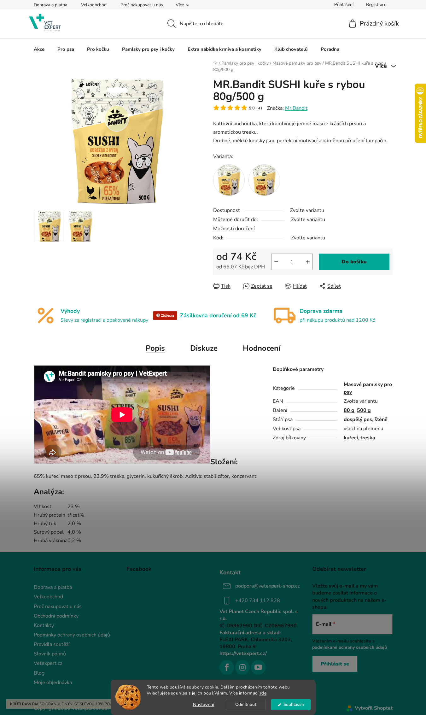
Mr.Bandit (296, 108)
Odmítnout (245, 704)
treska (367, 437)
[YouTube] (258, 667)
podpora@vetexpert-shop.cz (267, 586)
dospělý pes (358, 419)
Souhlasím (293, 704)
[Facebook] (226, 667)
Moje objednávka (53, 682)
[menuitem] (39, 49)
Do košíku (354, 261)
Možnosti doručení (234, 228)
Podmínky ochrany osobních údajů (72, 634)
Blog (39, 673)
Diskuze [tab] (204, 348)
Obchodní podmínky (56, 615)
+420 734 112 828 (257, 600)
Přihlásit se (335, 663)
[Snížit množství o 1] (276, 262)
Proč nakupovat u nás (141, 5)
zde (263, 693)
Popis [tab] (155, 348)
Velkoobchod (94, 5)
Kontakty (44, 625)
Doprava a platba (50, 5)
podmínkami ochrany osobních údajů (349, 647)
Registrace (376, 5)
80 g (349, 410)
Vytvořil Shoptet (374, 708)
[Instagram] (242, 667)
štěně (381, 419)
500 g (364, 410)
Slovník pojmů (50, 653)
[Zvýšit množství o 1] (307, 262)
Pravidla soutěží (52, 644)
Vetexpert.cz (48, 663)
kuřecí (351, 437)
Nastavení (203, 704)
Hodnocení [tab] (261, 348)
